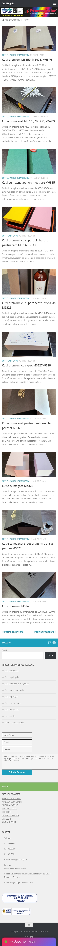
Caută (4, 650)
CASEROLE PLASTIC (10, 815)
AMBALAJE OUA (9, 822)
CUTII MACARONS (10, 805)
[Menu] (54, 3)
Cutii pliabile (10, 716)
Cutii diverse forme (13, 703)
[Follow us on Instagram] (49, 642)
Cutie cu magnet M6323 (17, 486)
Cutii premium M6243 (16, 606)
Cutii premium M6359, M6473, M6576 (27, 60)
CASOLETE (6, 819)
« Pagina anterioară (12, 631)
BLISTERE (6, 812)
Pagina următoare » (45, 631)
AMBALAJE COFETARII (12, 802)
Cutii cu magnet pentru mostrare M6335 (28, 182)
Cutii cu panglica (11, 696)
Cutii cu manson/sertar (14, 690)
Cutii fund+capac (10, 236)
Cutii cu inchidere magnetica (15, 55)
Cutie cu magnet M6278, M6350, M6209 (28, 121)
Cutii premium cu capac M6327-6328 (26, 365)
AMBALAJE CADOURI (11, 798)
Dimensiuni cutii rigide (14, 722)
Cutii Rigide (8, 3)
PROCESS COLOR (9, 808)
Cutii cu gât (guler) (12, 677)
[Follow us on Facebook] (54, 642)
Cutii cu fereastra (12, 670)
